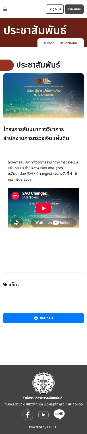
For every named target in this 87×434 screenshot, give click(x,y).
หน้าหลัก (49, 43)
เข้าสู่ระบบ (54, 9)
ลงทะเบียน (74, 9)
